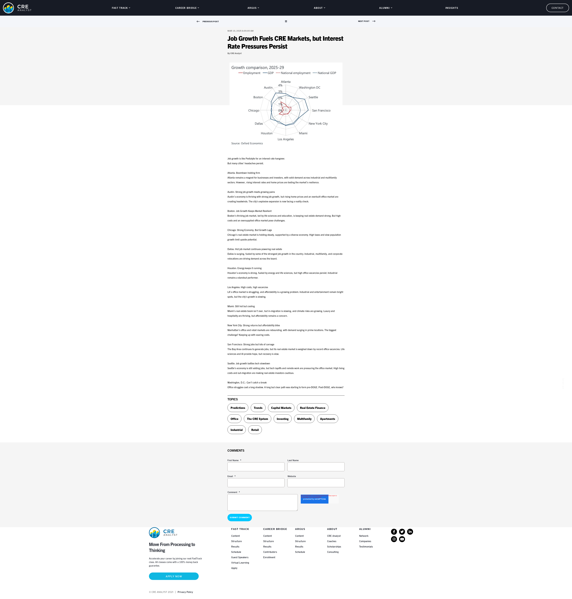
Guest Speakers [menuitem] (239, 557)
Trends (258, 407)
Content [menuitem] (235, 536)
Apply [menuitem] (234, 568)
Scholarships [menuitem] (334, 546)
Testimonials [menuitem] (366, 546)
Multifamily (304, 418)
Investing (283, 418)
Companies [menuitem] (365, 541)
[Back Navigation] (286, 22)
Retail (255, 429)
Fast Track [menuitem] (120, 7)
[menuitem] (394, 532)
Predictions (238, 407)
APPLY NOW (174, 576)
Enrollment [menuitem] (269, 557)
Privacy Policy (185, 592)
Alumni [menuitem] (384, 7)
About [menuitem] (318, 7)
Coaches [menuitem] (331, 541)
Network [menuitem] (363, 536)
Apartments (327, 418)
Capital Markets (281, 407)
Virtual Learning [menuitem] (240, 562)
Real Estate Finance (312, 407)
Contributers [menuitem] (270, 552)
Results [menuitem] (235, 546)
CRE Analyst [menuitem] (334, 536)
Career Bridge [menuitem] (186, 7)
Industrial (237, 429)
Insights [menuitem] (451, 7)
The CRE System (257, 418)
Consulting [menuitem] (333, 552)
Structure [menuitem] (236, 541)
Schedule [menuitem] (236, 552)
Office (234, 418)
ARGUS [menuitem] (252, 7)
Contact (558, 7)
